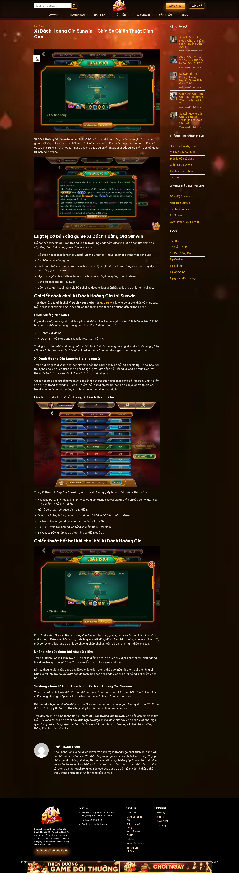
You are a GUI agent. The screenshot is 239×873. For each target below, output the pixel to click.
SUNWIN (53, 14)
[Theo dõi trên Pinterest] (54, 851)
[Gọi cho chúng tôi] (50, 851)
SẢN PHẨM (165, 14)
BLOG (184, 14)
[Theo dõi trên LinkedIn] (58, 851)
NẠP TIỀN (99, 14)
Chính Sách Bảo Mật (182, 152)
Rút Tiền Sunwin (180, 209)
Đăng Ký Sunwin (180, 196)
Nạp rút (160, 817)
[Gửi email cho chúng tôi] (45, 851)
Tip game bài (178, 272)
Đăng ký (161, 812)
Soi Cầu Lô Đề (178, 247)
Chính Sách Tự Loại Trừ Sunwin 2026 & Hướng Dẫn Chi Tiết (191, 60)
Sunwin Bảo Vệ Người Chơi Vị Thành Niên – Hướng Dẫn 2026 (191, 42)
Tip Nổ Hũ (176, 265)
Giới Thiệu (131, 812)
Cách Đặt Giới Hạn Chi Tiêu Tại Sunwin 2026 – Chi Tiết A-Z (191, 98)
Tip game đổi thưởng (183, 278)
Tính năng (161, 825)
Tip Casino (176, 259)
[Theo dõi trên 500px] (62, 851)
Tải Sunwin (176, 215)
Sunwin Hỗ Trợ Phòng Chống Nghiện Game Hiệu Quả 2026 (191, 78)
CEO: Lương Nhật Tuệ (183, 146)
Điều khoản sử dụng (182, 158)
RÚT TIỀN (120, 14)
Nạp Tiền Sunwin (180, 202)
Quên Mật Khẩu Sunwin (184, 221)
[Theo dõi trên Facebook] (37, 851)
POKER (174, 240)
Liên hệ (174, 177)
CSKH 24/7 (162, 821)
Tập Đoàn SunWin (135, 843)
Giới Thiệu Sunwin (181, 164)
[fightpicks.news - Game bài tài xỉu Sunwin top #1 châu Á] (119, 6)
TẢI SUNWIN (142, 14)
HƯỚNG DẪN (77, 14)
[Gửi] (74, 6)
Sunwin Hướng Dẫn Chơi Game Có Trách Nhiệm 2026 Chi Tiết (191, 118)
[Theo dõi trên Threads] (41, 851)
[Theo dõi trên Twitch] (66, 851)
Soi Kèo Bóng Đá (180, 253)
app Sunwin (107, 302)
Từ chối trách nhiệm (182, 171)
